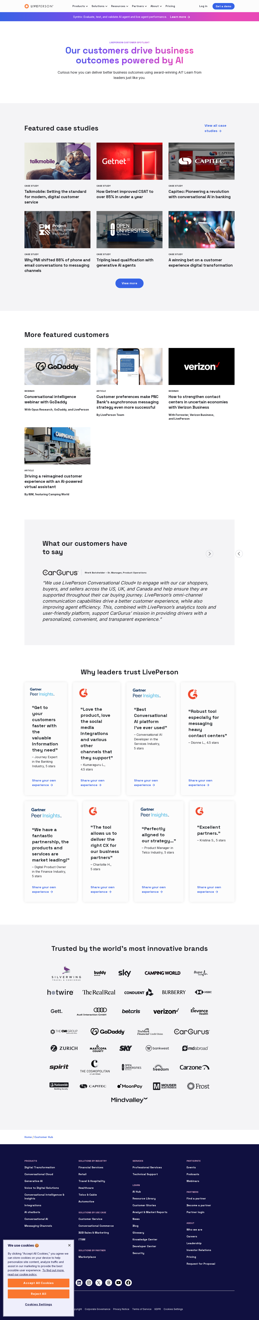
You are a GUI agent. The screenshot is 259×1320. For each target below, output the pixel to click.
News (136, 1206)
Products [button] (78, 6)
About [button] (155, 6)
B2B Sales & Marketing (93, 1220)
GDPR (157, 1296)
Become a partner (199, 1192)
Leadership (194, 1230)
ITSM (81, 1227)
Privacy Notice (121, 1296)
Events (191, 1155)
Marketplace (87, 1244)
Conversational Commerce (96, 1213)
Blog (135, 1213)
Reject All (38, 1294)
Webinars (193, 1168)
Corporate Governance (97, 1296)
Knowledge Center (145, 1227)
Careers (192, 1224)
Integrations (32, 1192)
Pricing (170, 6)
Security (138, 1240)
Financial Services (90, 1155)
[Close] (69, 1245)
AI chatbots (32, 1199)
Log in (203, 6)
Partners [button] (138, 6)
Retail (82, 1161)
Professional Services (147, 1155)
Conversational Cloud (38, 1161)
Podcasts (193, 1161)
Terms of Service (141, 1296)
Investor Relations (199, 1237)
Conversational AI (36, 1206)
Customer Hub (43, 1124)
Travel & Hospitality (91, 1168)
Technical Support (145, 1161)
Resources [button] (118, 6)
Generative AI (33, 1168)
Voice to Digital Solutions (41, 1175)
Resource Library (144, 1186)
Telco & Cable (87, 1182)
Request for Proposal (201, 1251)
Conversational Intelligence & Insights (44, 1184)
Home (28, 1124)
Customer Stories (144, 1192)
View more (129, 283)
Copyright (76, 1296)
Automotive (86, 1189)
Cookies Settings (173, 1296)
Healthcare (86, 1175)
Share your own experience (44, 770)
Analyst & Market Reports (150, 1199)
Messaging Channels (38, 1213)
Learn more (178, 16)
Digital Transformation (39, 1155)
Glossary (138, 1220)
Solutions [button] (98, 6)
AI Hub (137, 1179)
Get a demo (223, 6)
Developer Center (144, 1233)
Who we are (194, 1217)
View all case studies (215, 128)
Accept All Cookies (38, 1283)
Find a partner (196, 1186)
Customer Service (90, 1206)
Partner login (195, 1199)
